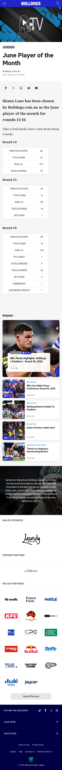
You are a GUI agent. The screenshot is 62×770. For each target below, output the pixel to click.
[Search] (57, 3)
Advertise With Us (44, 751)
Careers (13, 751)
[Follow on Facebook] (45, 710)
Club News (8, 47)
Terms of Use (24, 744)
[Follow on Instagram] (57, 710)
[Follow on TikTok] (39, 710)
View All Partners (31, 696)
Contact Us (29, 751)
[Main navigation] (4, 3)
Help (21, 751)
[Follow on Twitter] (51, 710)
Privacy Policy (38, 744)
